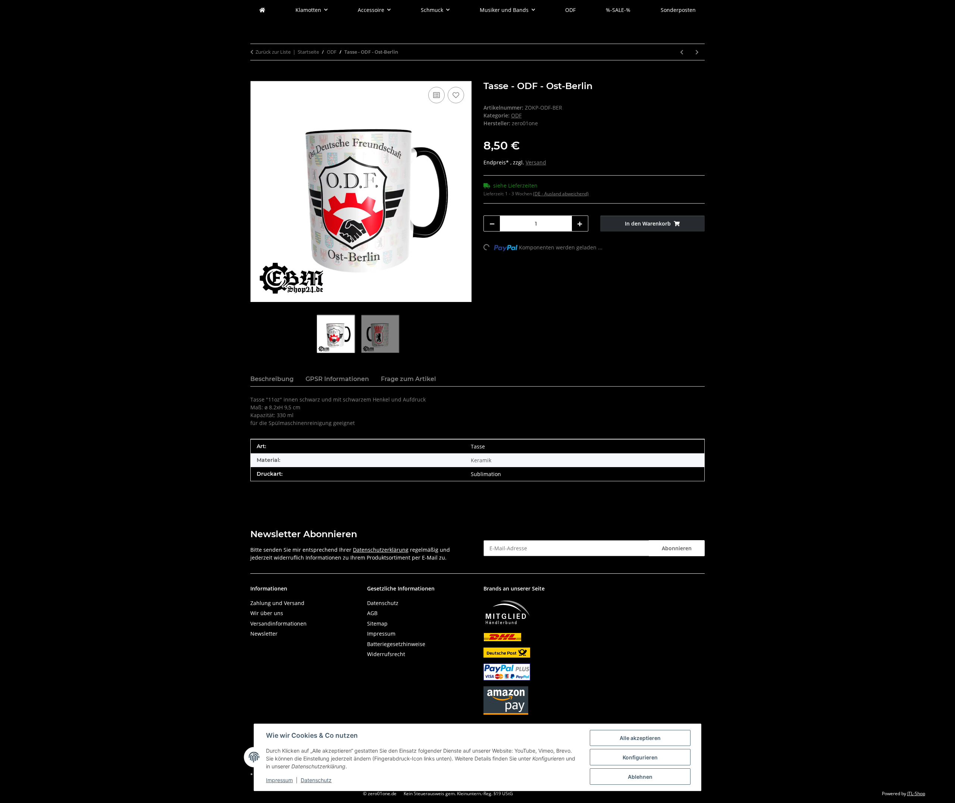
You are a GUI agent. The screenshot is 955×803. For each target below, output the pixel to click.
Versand (536, 162)
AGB (372, 613)
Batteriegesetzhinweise (396, 644)
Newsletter (264, 633)
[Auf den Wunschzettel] (456, 95)
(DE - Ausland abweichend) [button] (561, 193)
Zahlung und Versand (277, 603)
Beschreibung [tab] (272, 378)
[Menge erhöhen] (580, 223)
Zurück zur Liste (273, 51)
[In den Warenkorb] (256, 77)
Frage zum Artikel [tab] (408, 378)
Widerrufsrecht (386, 654)
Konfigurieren (640, 757)
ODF (516, 115)
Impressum (279, 780)
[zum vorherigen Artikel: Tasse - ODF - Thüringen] (681, 52)
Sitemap (377, 623)
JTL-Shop (916, 793)
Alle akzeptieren (640, 738)
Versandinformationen (278, 623)
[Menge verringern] (492, 223)
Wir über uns (266, 613)
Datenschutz (316, 780)
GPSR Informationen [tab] (337, 378)
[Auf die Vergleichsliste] (436, 95)
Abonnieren (677, 548)
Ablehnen (640, 777)
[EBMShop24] (262, 10)
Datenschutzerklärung (380, 549)
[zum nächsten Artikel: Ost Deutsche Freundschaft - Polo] (697, 52)
